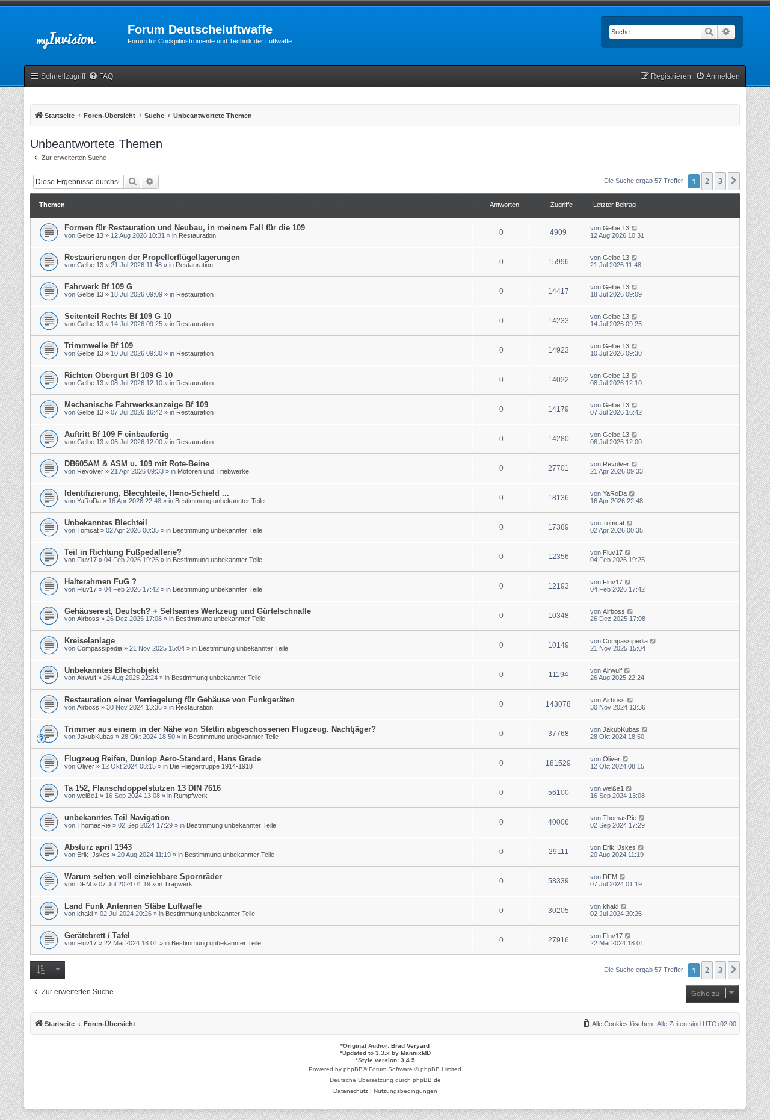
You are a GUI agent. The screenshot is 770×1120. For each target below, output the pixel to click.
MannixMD (416, 1053)
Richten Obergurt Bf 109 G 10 (118, 375)
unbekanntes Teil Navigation (117, 817)
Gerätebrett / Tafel (97, 935)
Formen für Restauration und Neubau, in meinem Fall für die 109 (184, 227)
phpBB (353, 1069)
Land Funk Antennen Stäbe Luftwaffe (133, 906)
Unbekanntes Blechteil (105, 522)
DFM (84, 884)
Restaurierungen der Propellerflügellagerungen (152, 257)
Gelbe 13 (90, 235)
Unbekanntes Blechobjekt (111, 670)
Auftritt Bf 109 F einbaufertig (116, 434)
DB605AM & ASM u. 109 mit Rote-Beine (136, 463)
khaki (85, 913)
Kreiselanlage (89, 640)
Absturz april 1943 (98, 847)
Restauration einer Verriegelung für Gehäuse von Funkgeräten (179, 699)
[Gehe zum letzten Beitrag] (635, 228)
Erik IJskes (93, 854)
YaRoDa (89, 500)
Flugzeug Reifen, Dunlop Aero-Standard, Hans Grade (162, 758)
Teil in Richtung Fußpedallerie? (123, 552)
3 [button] (720, 181)
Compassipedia (99, 648)
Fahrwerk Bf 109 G (98, 286)
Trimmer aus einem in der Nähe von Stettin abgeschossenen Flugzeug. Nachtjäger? (220, 729)
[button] (734, 181)
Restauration (197, 235)
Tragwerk (178, 884)
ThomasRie (94, 825)
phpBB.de (427, 1080)
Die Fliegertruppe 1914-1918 (211, 766)
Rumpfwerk (191, 795)
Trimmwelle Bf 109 (98, 345)
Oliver (85, 766)
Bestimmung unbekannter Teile (220, 500)
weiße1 (87, 795)
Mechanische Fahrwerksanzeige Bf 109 (136, 404)
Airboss (88, 618)
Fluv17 (87, 559)
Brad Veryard (410, 1045)
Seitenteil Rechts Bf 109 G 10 (117, 316)
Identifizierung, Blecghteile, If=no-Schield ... (146, 493)
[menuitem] (100, 77)
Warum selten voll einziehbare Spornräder (143, 876)
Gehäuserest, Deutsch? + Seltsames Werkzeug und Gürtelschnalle (187, 611)
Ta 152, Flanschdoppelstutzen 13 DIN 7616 (142, 788)
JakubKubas (95, 736)
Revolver (90, 471)
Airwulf (86, 677)
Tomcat (88, 530)
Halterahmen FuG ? (100, 581)
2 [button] (707, 181)
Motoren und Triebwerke (213, 471)
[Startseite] (76, 33)
